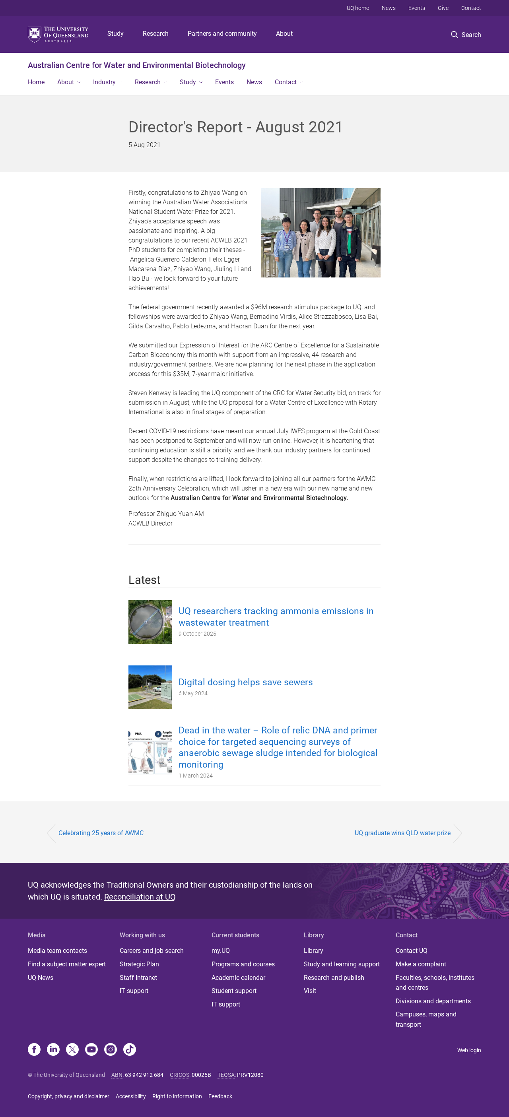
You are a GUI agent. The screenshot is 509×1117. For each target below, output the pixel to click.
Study (115, 33)
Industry (104, 82)
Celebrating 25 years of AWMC (101, 833)
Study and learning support (342, 964)
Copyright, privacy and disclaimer (68, 1096)
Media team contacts (57, 950)
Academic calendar (238, 977)
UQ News (40, 977)
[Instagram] (110, 1050)
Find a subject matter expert (67, 964)
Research (156, 33)
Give (443, 8)
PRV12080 (250, 1075)
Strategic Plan (139, 964)
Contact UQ (411, 950)
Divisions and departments (433, 1001)
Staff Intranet (138, 977)
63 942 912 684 (144, 1075)
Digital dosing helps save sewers (246, 682)
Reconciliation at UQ (140, 897)
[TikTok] (129, 1050)
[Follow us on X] (72, 1050)
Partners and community (222, 33)
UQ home (358, 8)
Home (36, 82)
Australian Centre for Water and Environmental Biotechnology (137, 65)
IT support (134, 991)
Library (313, 950)
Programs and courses (243, 964)
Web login (469, 1050)
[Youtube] (91, 1050)
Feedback (220, 1096)
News (389, 8)
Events (416, 8)
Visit (310, 991)
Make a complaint (421, 964)
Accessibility (131, 1096)
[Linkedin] (53, 1050)
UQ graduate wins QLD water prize (403, 833)
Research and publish (334, 977)
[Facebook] (34, 1050)
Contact (471, 8)
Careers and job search (152, 950)
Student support (234, 991)
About (284, 33)
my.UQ (221, 950)
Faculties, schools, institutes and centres (435, 983)
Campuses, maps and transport (426, 1019)
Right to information (177, 1096)
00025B (201, 1075)
